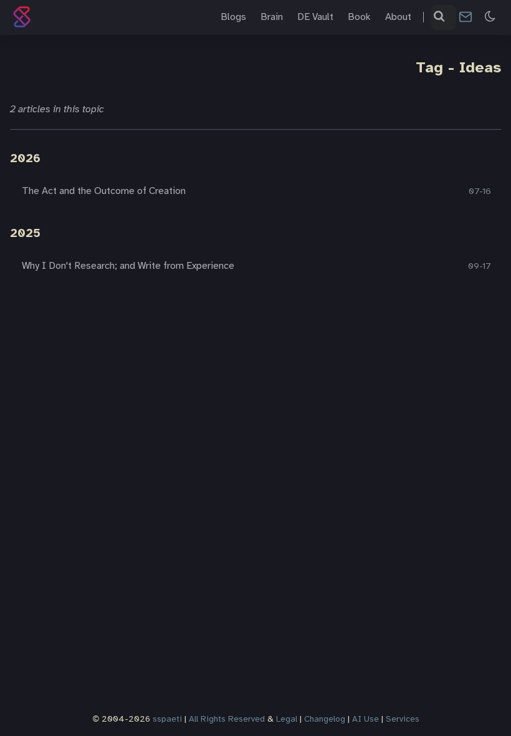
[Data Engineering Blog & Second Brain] (24, 17)
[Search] (440, 17)
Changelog (324, 719)
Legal (286, 719)
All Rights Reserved (227, 719)
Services (402, 719)
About (398, 17)
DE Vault (315, 17)
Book (359, 17)
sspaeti (167, 719)
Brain (271, 17)
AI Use (365, 719)
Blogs (233, 17)
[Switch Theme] (490, 17)
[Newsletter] (465, 17)
